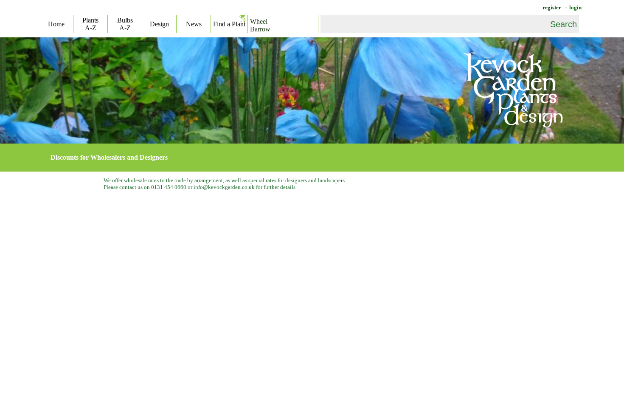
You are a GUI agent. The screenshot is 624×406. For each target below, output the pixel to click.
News (194, 24)
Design (159, 24)
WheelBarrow (260, 25)
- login (572, 7)
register (551, 7)
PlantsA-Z (90, 24)
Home (56, 24)
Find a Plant (229, 24)
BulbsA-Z (125, 24)
